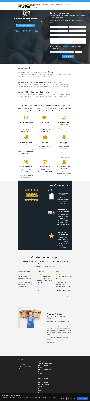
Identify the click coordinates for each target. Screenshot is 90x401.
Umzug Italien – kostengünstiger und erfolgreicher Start (40, 82)
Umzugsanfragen (79, 20)
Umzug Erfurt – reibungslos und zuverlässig (35, 72)
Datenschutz (68, 46)
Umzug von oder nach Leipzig (45, 382)
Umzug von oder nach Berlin (45, 363)
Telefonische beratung (25, 25)
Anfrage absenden (68, 56)
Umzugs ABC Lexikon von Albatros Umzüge (35, 92)
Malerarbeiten (45, 166)
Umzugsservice (36, 4)
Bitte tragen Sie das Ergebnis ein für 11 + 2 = (61, 52)
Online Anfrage (59, 4)
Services (45, 4)
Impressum (22, 364)
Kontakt (52, 4)
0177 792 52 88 (50, 342)
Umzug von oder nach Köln (44, 369)
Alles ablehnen (71, 398)
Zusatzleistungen (26, 166)
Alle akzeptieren (82, 398)
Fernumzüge (45, 122)
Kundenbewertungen (45, 257)
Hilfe (67, 4)
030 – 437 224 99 (26, 31)
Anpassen (62, 398)
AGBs (59, 46)
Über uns (34, 7)
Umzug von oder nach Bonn (45, 376)
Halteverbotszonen (26, 122)
